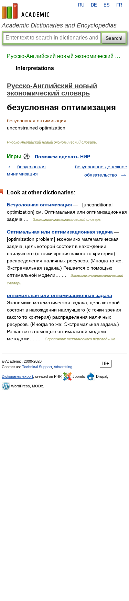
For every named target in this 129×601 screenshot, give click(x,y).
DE (94, 5)
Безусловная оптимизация (39, 204)
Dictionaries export (17, 376)
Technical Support (37, 367)
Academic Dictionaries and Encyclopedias (59, 25)
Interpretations (35, 68)
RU (81, 5)
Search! (114, 38)
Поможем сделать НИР (62, 156)
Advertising (63, 367)
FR (119, 5)
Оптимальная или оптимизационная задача (60, 232)
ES (107, 5)
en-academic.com (26, 11)
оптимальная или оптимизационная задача (59, 295)
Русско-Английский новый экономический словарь (64, 56)
